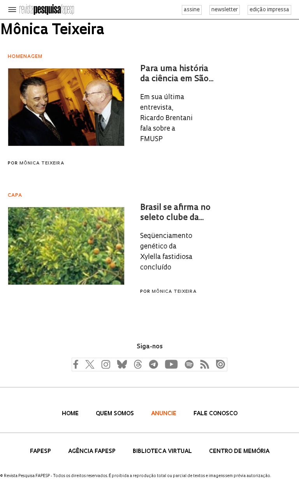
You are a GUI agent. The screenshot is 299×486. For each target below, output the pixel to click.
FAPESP (41, 452)
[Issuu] (218, 364)
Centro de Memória (239, 452)
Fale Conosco (215, 414)
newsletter (224, 10)
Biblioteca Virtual (163, 452)
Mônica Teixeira (41, 163)
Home (71, 414)
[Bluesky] (121, 364)
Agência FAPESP (92, 452)
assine (192, 10)
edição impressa (269, 10)
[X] (90, 364)
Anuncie (164, 414)
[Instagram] (105, 364)
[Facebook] (77, 364)
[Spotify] (189, 364)
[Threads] (137, 364)
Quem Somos (115, 414)
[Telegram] (153, 364)
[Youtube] (171, 364)
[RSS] (203, 364)
